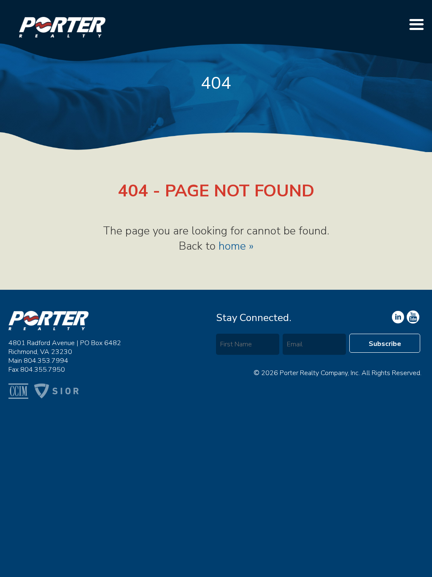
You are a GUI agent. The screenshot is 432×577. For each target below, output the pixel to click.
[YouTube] (397, 317)
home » (236, 246)
